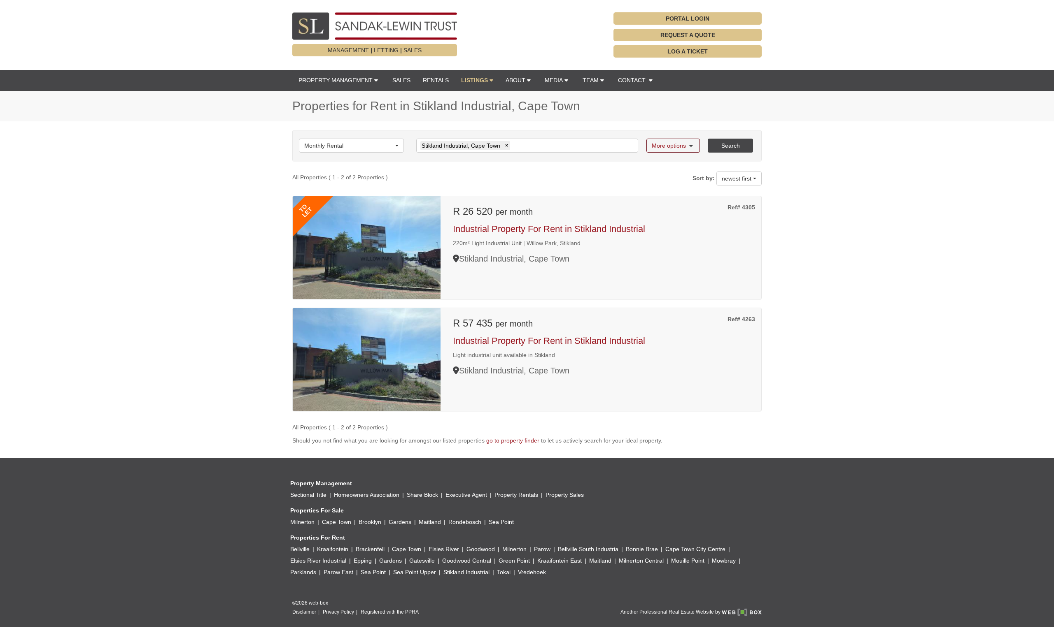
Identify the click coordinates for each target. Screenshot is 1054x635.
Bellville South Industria (588, 549)
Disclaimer (304, 612)
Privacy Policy (338, 612)
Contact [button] (632, 80)
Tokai (504, 572)
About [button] (515, 80)
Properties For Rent (317, 537)
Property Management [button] (335, 80)
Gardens (400, 522)
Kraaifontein (332, 549)
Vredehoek (532, 572)
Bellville (300, 549)
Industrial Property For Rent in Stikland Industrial (549, 229)
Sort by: (704, 178)
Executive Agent (466, 494)
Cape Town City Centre (695, 549)
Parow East (338, 572)
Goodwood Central (466, 560)
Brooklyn (370, 522)
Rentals (436, 80)
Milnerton (302, 522)
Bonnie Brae (642, 549)
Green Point (514, 560)
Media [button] (554, 80)
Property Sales (565, 494)
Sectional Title (308, 494)
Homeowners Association (366, 494)
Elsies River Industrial (318, 560)
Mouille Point (687, 560)
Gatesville (422, 560)
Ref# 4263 (741, 319)
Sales (401, 80)
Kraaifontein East (559, 560)
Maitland (430, 522)
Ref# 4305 (741, 207)
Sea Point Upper (414, 572)
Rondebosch (464, 522)
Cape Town (336, 522)
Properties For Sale (317, 510)
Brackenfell (370, 549)
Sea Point (501, 522)
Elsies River (444, 549)
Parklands (303, 572)
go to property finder (512, 440)
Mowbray (724, 560)
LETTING (386, 50)
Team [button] (591, 80)
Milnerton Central (641, 560)
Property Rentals (516, 494)
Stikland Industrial (466, 572)
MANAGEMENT (348, 50)
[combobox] (351, 146)
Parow (542, 549)
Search (730, 145)
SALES (412, 50)
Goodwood (480, 549)
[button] (477, 80)
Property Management (321, 483)
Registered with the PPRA (390, 612)
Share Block (422, 494)
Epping (363, 560)
